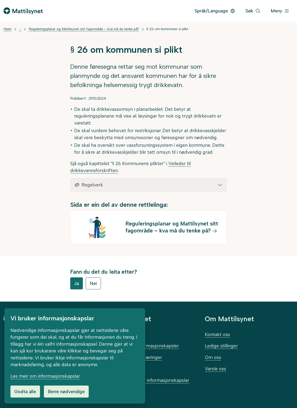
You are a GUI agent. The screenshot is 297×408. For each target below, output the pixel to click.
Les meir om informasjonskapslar (45, 376)
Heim (7, 29)
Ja (76, 283)
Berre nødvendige (66, 391)
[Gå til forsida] (23, 10)
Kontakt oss (217, 334)
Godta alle (25, 391)
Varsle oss (215, 368)
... (20, 29)
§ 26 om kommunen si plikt (167, 29)
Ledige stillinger (221, 345)
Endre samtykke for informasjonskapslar (146, 380)
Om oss (213, 357)
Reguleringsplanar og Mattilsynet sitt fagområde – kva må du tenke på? (84, 29)
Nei (93, 283)
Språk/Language (211, 11)
